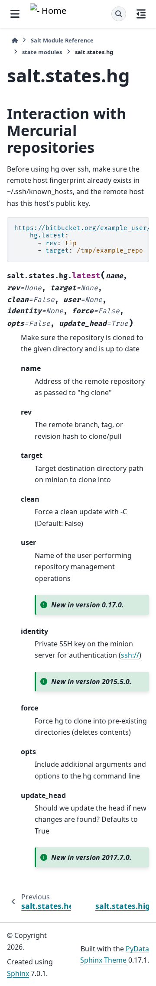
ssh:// (130, 655)
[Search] (118, 13)
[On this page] (141, 13)
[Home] (15, 40)
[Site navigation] (15, 13)
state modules (42, 52)
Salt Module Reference (62, 40)
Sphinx (18, 973)
